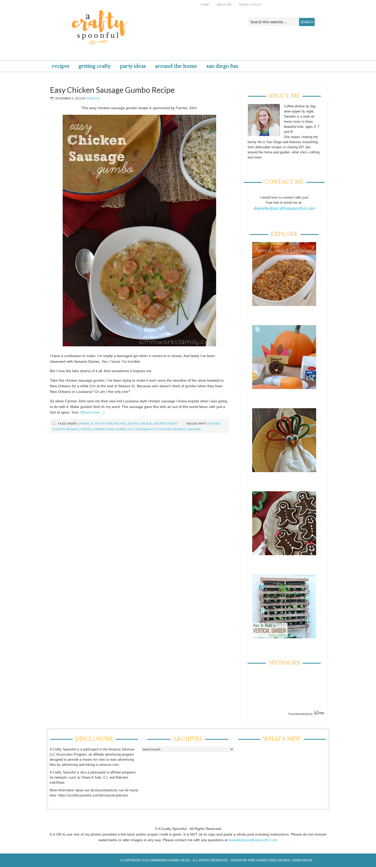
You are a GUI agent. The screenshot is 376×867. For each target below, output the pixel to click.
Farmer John (104, 429)
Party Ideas (133, 66)
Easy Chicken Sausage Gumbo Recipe (112, 89)
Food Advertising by (300, 713)
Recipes (60, 66)
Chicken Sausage (65, 429)
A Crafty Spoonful (122, 23)
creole (86, 429)
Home (205, 4)
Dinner (83, 423)
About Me (224, 4)
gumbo (120, 429)
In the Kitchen (102, 423)
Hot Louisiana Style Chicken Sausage (157, 429)
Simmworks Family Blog (170, 860)
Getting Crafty (95, 66)
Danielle (92, 98)
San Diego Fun (222, 66)
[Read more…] (92, 412)
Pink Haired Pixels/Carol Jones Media (280, 860)
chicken (213, 423)
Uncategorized (165, 423)
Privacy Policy (250, 4)
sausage (194, 429)
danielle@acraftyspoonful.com (284, 208)
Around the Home (176, 66)
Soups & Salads (140, 423)
